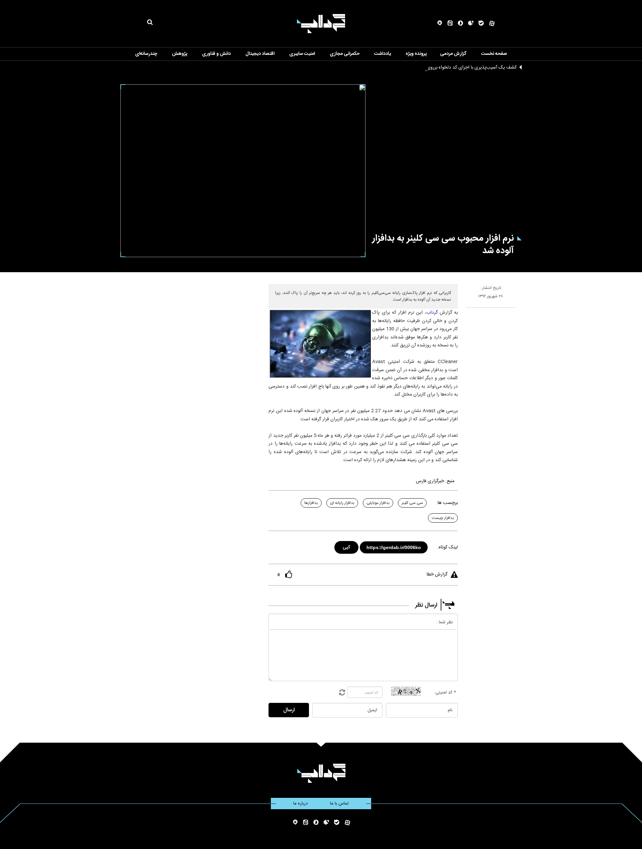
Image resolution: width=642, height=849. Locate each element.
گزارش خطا (437, 574)
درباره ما (300, 803)
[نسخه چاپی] (469, 310)
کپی (346, 546)
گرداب (432, 313)
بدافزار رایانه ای (342, 503)
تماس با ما (339, 803)
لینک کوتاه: (447, 547)
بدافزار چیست (443, 518)
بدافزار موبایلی (378, 503)
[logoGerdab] (321, 773)
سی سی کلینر (412, 503)
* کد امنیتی (445, 692)
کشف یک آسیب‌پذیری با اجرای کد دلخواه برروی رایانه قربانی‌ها (458, 68)
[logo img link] (321, 23)
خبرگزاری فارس (430, 481)
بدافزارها (311, 503)
